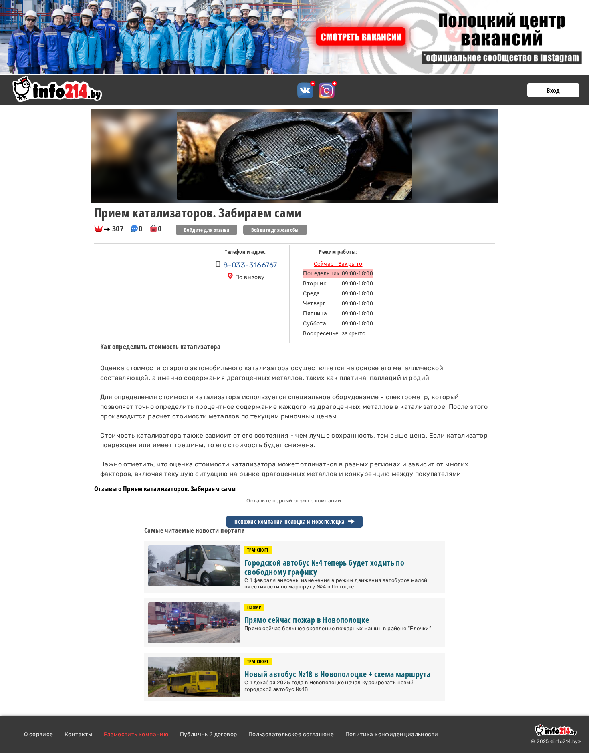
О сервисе (38, 734)
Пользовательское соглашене (291, 734)
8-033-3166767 (250, 265)
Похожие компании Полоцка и (290, 521)
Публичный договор (208, 734)
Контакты (78, 734)
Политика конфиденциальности (391, 734)
